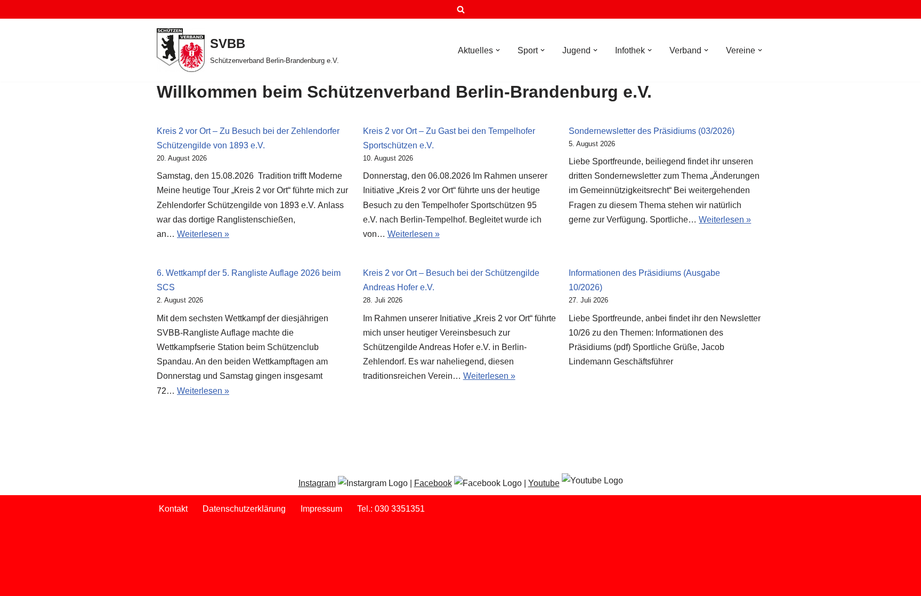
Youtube (544, 483)
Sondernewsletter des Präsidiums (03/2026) (651, 131)
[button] (498, 50)
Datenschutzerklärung (244, 508)
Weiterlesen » (203, 234)
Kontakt (173, 508)
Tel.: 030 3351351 (391, 508)
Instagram (317, 483)
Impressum (321, 508)
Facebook (433, 483)
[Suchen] (461, 9)
